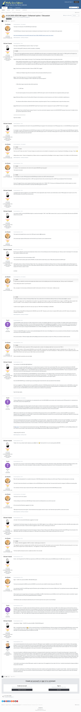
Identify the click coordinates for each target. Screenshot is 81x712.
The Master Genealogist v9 (25, 17)
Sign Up (76, 1)
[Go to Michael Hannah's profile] (7, 47)
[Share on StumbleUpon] (13, 701)
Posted (18, 24)
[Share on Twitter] (2, 701)
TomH (7, 320)
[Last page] (9, 21)
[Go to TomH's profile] (7, 324)
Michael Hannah (7, 43)
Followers (74, 15)
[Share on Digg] (8, 701)
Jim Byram (9, 17)
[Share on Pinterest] (17, 701)
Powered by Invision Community (40, 710)
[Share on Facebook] (4, 701)
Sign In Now (59, 689)
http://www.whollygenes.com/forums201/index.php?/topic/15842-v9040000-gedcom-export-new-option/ (33, 35)
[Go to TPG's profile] (7, 645)
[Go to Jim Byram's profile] (3, 16)
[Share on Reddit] (12, 701)
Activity (10, 7)
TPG (8, 641)
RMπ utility (17, 426)
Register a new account (22, 689)
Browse (4, 7)
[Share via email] (15, 701)
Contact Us (40, 707)
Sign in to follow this (67, 15)
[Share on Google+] (6, 701)
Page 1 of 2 (13, 676)
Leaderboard (17, 7)
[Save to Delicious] (10, 701)
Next (6, 676)
